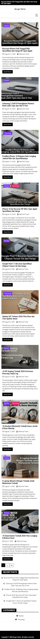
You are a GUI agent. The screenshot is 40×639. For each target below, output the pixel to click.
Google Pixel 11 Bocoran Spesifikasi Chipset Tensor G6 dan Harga (17, 265)
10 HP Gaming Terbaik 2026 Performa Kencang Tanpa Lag (17, 372)
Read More (7, 72)
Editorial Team (24, 54)
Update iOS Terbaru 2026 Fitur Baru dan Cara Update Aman (18, 317)
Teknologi (7, 133)
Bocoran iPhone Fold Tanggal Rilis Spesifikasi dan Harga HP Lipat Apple (19, 2)
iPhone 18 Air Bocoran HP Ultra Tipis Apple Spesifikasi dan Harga (19, 210)
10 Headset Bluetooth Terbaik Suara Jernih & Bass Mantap (19, 427)
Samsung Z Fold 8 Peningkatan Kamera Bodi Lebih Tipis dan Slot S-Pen (18, 104)
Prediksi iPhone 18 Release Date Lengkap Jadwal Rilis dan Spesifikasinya (19, 157)
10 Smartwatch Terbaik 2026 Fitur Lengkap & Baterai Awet (19, 537)
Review (6, 26)
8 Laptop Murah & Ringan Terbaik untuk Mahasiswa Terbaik (18, 482)
